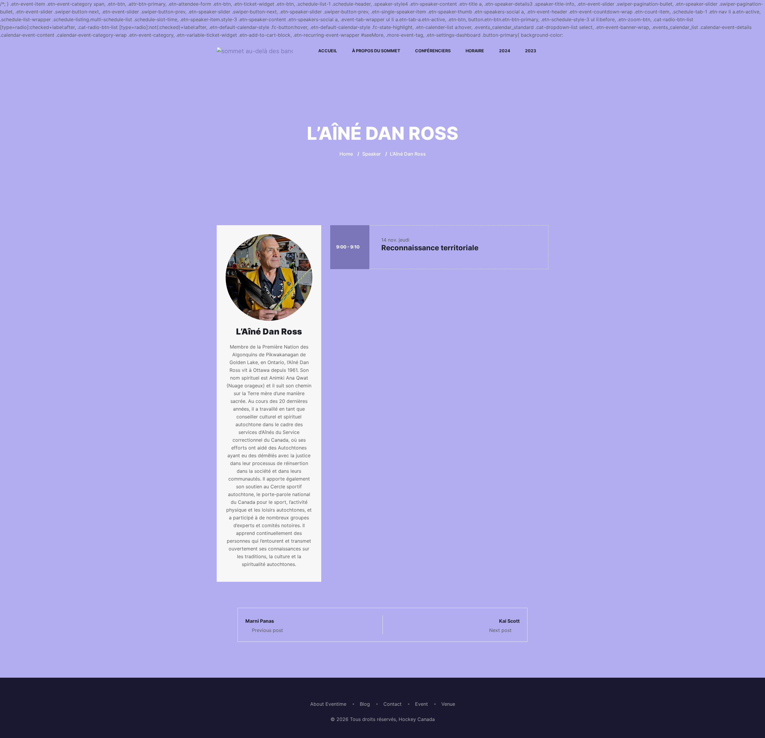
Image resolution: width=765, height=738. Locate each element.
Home (346, 154)
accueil (327, 50)
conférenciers (433, 50)
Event (421, 704)
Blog (365, 704)
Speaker (371, 154)
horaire (475, 50)
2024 (504, 50)
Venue (448, 704)
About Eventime (328, 704)
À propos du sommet (376, 50)
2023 (530, 50)
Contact (392, 704)
